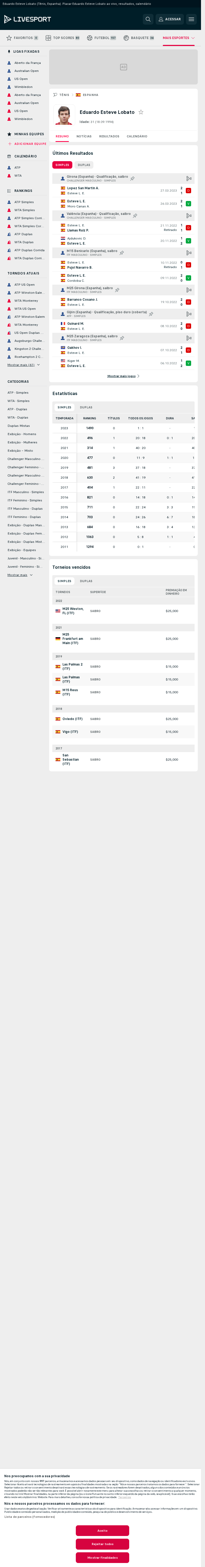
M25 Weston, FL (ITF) (73, 611)
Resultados (109, 136)
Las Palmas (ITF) (71, 679)
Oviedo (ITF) (72, 719)
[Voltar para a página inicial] (41, 19)
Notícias (84, 136)
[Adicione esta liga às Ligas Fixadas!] (132, 178)
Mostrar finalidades (102, 1558)
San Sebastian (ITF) (70, 759)
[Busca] (148, 19)
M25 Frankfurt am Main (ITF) (72, 638)
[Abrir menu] (191, 19)
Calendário (137, 136)
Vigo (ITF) (70, 732)
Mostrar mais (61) (21, 365)
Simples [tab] (62, 165)
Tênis (64, 95)
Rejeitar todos (103, 1544)
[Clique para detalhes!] (123, 190)
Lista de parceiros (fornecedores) (29, 1517)
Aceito (102, 1531)
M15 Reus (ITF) (70, 692)
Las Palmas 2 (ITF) (72, 666)
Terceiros (124, 1497)
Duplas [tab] (84, 165)
